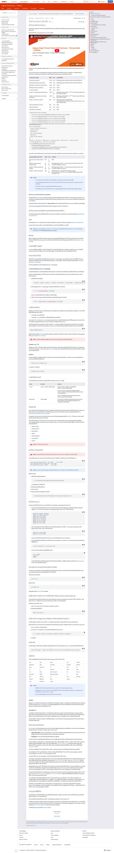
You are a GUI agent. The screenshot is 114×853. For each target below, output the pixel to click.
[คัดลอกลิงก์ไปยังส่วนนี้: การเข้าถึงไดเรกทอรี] (42, 377)
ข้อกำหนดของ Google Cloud (40, 850)
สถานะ (52, 837)
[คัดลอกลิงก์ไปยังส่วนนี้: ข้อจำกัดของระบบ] (41, 502)
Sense (43, 1)
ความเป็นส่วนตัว (22, 850)
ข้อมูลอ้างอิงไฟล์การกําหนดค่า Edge (37, 335)
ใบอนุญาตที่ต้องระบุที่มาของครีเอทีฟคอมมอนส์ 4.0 (47, 821)
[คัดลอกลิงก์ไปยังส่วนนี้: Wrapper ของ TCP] (40, 344)
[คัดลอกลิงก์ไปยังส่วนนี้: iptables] (34, 354)
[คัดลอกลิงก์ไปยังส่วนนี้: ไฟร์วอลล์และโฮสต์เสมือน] (45, 725)
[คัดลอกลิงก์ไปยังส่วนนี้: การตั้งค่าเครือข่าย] (41, 307)
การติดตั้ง (9, 8)
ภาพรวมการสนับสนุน (54, 835)
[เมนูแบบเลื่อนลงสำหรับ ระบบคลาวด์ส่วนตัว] (29, 1)
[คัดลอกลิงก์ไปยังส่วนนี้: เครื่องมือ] (35, 656)
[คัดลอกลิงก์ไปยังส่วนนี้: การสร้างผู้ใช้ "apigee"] (43, 246)
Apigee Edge (14, 1)
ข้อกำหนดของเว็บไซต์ (30, 850)
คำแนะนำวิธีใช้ (33, 8)
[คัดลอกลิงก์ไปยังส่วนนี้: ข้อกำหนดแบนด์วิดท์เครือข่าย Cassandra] (52, 194)
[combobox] (89, 1)
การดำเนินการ (25, 8)
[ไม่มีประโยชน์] (84, 18)
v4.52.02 (19, 5)
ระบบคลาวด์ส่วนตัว (23, 1)
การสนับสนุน (42, 8)
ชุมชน (52, 833)
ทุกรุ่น (3, 8)
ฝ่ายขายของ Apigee (46, 807)
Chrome (41, 844)
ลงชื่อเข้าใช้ (110, 1)
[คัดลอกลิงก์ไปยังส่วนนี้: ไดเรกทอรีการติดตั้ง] (42, 256)
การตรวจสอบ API (35, 1)
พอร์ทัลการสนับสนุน (54, 839)
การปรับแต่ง (69, 416)
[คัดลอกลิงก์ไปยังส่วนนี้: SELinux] (34, 235)
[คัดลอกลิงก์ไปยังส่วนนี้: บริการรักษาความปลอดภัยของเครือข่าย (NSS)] (58, 567)
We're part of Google (23, 833)
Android (35, 844)
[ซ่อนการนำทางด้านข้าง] (16, 850)
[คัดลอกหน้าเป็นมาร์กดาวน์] (50, 21)
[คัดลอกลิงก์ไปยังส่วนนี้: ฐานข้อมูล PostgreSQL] (44, 450)
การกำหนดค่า (16, 8)
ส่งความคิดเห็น (81, 21)
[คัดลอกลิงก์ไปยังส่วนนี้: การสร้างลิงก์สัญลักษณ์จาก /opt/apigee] (51, 269)
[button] (8, 99)
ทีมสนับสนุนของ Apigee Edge (40, 804)
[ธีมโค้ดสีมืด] (83, 281)
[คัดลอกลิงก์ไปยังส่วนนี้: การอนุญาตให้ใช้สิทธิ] (42, 791)
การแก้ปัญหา (55, 1)
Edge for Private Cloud (8, 5)
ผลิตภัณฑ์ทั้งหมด (67, 844)
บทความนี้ (39, 591)
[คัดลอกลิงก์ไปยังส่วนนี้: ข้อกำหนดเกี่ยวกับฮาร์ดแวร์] (46, 25)
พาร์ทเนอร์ (21, 837)
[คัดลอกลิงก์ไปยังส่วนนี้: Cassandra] (37, 407)
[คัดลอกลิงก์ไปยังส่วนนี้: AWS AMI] (36, 642)
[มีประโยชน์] (82, 18)
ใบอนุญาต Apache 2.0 (73, 821)
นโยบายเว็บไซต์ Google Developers (37, 823)
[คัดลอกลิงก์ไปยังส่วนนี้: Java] (33, 220)
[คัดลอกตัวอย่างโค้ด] (84, 281)
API (48, 1)
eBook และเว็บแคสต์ (23, 839)
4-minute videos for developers (88, 835)
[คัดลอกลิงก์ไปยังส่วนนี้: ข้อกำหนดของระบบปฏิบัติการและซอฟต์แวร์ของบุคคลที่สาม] (66, 211)
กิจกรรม (20, 835)
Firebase (48, 844)
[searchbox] (9, 13)
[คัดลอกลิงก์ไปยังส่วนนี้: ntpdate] (34, 700)
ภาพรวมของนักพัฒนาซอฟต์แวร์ (88, 833)
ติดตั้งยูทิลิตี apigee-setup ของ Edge (49, 230)
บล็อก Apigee (85, 837)
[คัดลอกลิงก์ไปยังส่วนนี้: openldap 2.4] (37, 710)
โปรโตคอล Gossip (39, 197)
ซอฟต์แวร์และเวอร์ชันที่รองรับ (77, 222)
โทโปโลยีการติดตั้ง (52, 68)
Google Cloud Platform (57, 844)
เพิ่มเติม (71, 1)
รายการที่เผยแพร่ (64, 1)
